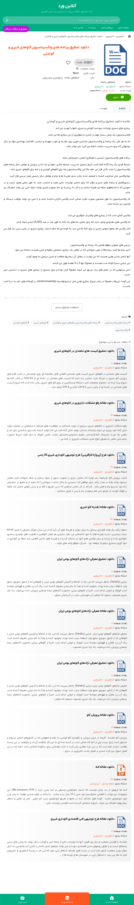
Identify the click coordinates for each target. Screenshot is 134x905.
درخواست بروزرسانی (52, 77)
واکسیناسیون (121, 330)
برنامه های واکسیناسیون (116, 322)
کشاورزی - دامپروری (105, 86)
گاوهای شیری (40, 322)
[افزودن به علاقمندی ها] (68, 63)
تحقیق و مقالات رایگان (15, 29)
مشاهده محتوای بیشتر (67, 307)
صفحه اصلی (123, 27)
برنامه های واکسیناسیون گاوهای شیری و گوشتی (75, 322)
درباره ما (92, 27)
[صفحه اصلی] (129, 36)
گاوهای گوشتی (20, 322)
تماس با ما (78, 27)
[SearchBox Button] (7, 20)
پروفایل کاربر (107, 27)
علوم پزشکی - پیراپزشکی (102, 783)
